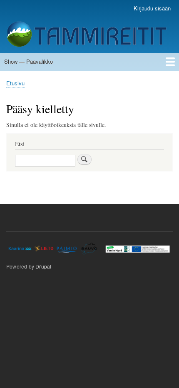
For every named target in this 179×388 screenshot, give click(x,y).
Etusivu (15, 83)
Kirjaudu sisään (152, 8)
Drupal (43, 266)
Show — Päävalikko (28, 61)
